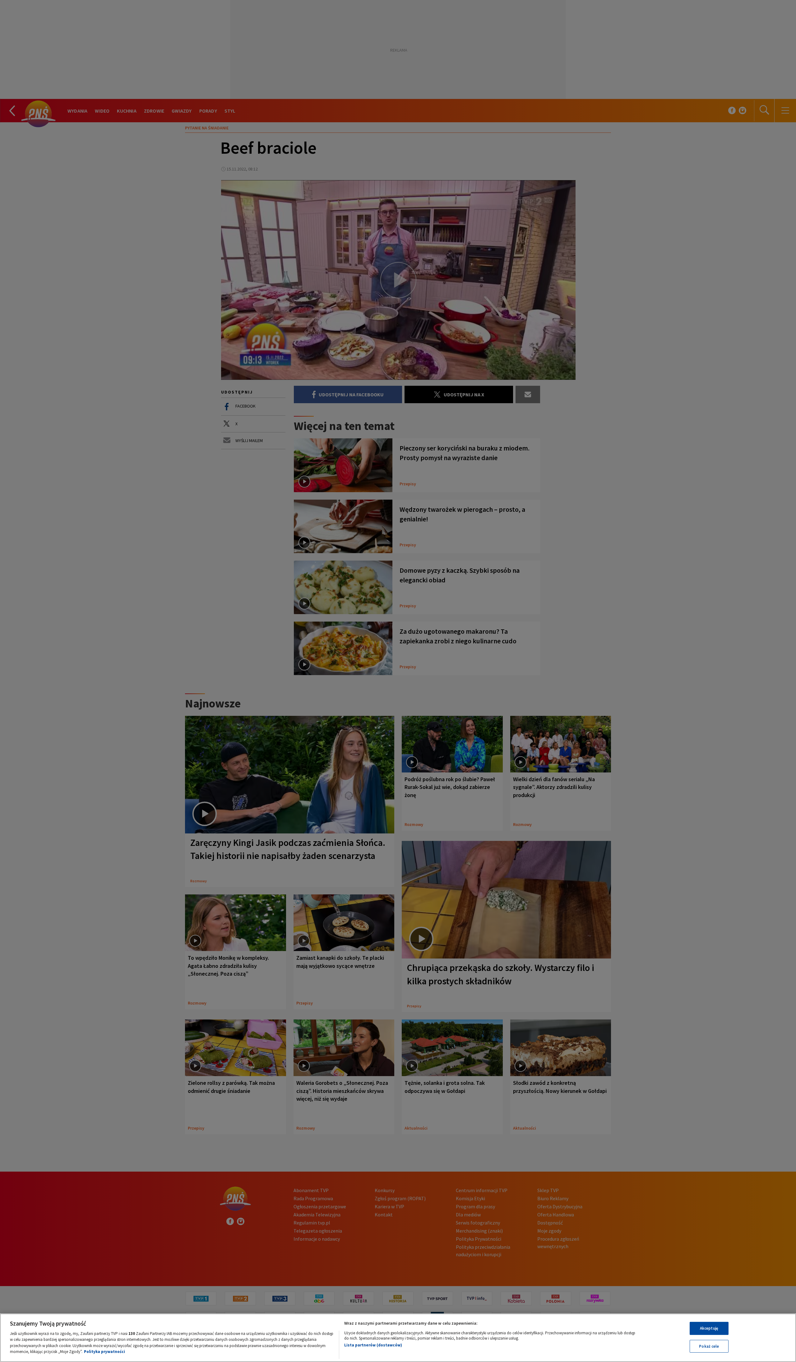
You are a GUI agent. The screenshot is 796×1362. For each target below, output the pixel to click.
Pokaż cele (709, 1346)
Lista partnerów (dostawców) (373, 1345)
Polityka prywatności (104, 1351)
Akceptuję (709, 1328)
